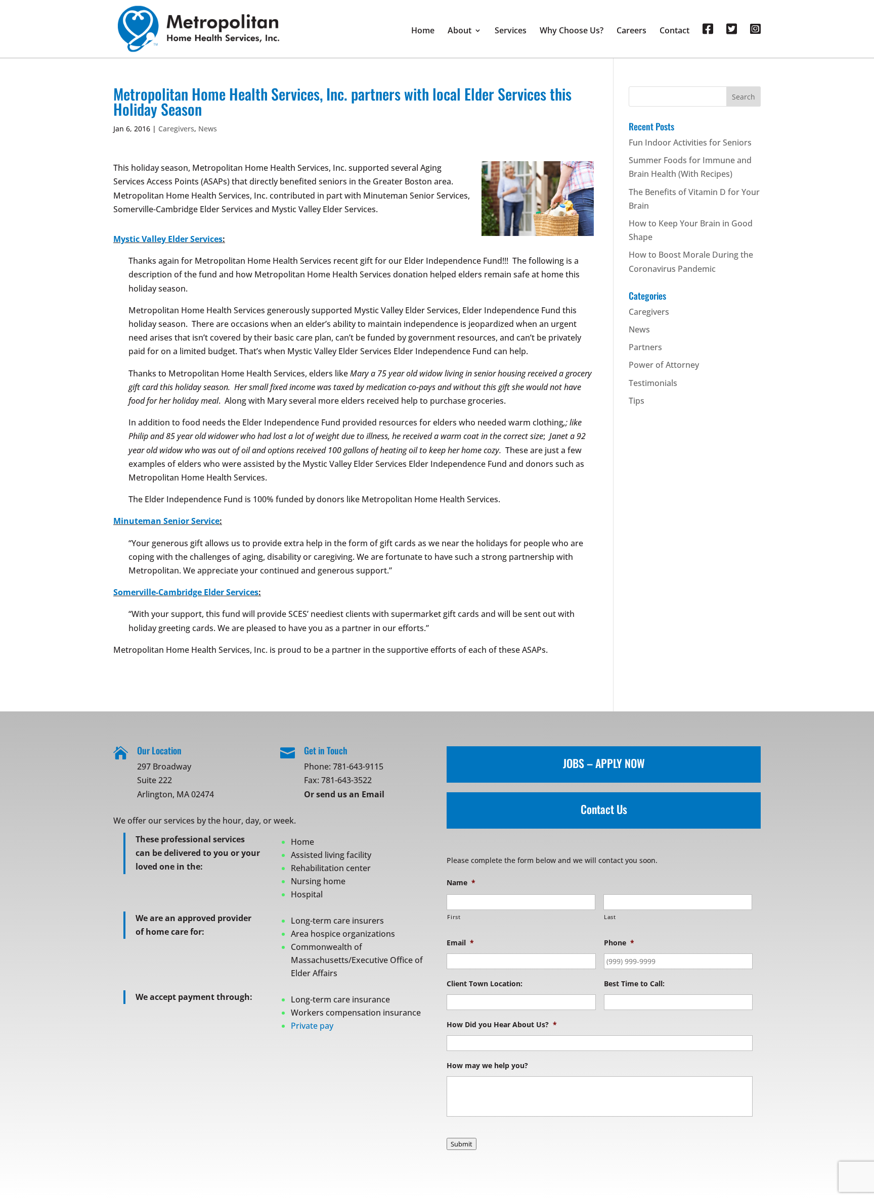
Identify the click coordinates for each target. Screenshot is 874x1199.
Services (511, 31)
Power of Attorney (664, 364)
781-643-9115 (358, 766)
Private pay (312, 1025)
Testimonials (653, 383)
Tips (636, 400)
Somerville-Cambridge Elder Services (185, 592)
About (459, 31)
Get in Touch (325, 750)
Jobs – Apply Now (604, 763)
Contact (674, 31)
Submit (461, 1143)
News (207, 128)
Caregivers (176, 128)
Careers (631, 31)
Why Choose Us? (571, 31)
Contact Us (604, 809)
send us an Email (350, 794)
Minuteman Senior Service (166, 520)
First (453, 917)
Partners (645, 347)
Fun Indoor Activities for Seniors (690, 142)
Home (422, 31)
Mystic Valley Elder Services (168, 239)
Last (610, 917)
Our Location (159, 750)
